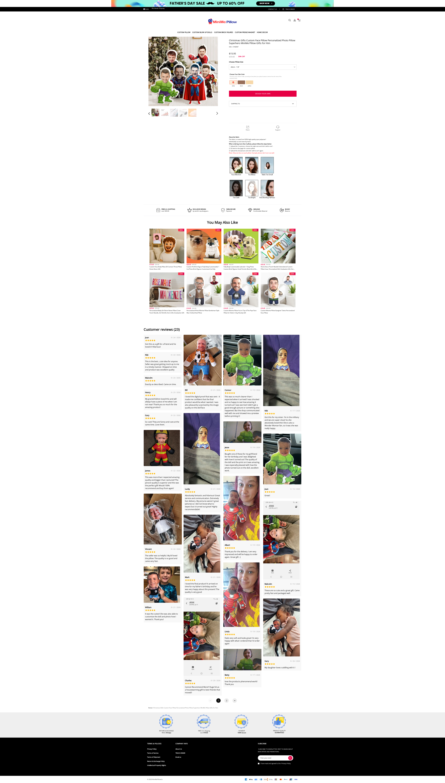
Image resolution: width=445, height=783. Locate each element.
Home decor (262, 32)
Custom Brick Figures (223, 32)
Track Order (290, 9)
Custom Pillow (183, 32)
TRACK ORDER (180, 753)
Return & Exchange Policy (156, 761)
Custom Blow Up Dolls (202, 32)
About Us (178, 749)
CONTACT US (272, 9)
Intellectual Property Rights (156, 765)
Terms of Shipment (153, 757)
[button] (154, 71)
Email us (178, 757)
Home (150, 708)
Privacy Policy (152, 749)
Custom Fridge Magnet (245, 32)
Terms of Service (152, 753)
